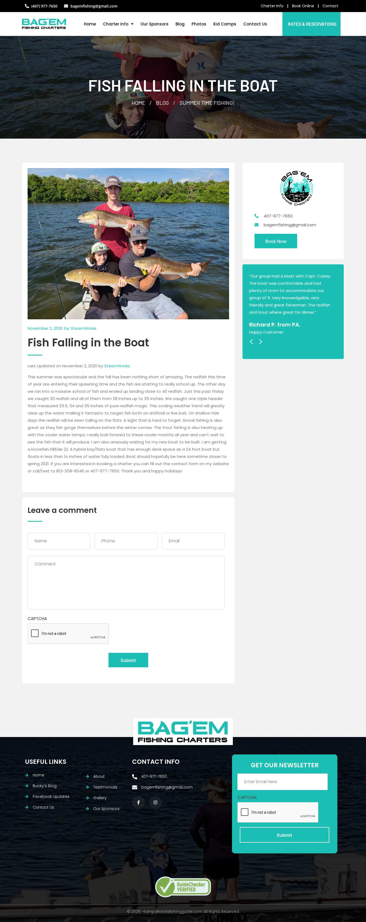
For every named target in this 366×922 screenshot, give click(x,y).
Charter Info (115, 24)
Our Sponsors (154, 24)
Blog (180, 24)
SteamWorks (117, 366)
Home (90, 24)
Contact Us (255, 24)
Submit (128, 660)
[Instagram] (155, 802)
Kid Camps (224, 24)
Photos (199, 24)
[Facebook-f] (138, 802)
